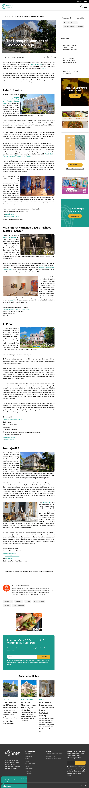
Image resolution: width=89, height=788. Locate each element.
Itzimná (43, 68)
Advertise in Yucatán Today (54, 753)
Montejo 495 (47, 502)
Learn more (75, 216)
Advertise (79, 1)
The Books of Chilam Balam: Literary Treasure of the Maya (70, 47)
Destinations (11, 37)
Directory (27, 766)
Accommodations (69, 26)
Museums (18, 601)
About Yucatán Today (70, 23)
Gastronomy (28, 756)
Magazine (28, 771)
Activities (80, 26)
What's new (28, 774)
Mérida (28, 601)
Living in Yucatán (30, 764)
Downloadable (29, 769)
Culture (27, 758)
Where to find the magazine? (75, 169)
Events (27, 761)
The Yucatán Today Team (53, 758)
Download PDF (75, 165)
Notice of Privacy (51, 756)
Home (5, 16)
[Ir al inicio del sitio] (7, 8)
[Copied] (45, 57)
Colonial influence (39, 601)
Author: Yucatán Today (20, 586)
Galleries (7, 605)
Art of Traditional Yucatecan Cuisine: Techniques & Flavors (70, 60)
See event (75, 95)
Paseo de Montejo (36, 64)
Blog (10, 16)
